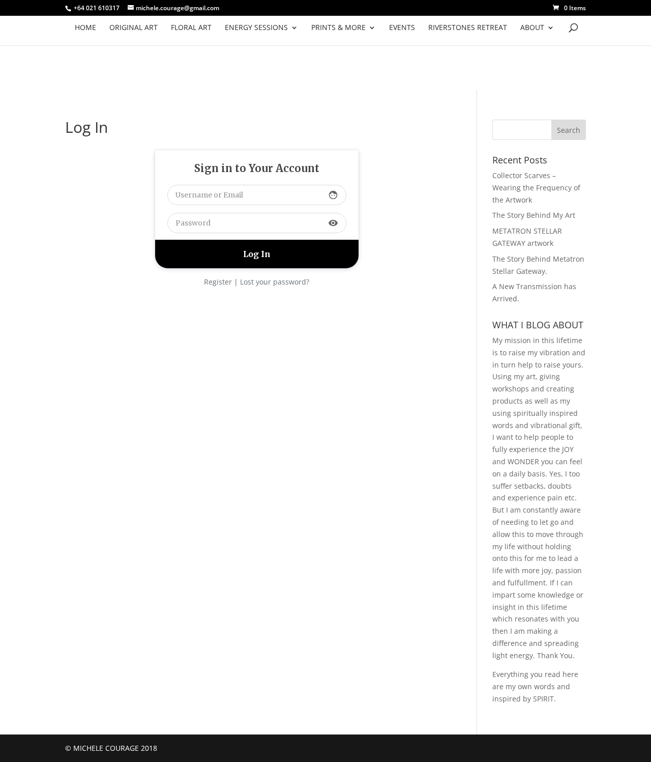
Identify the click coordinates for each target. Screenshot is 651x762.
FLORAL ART (191, 28)
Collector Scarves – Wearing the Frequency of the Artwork (536, 188)
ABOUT (532, 28)
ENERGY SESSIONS (256, 28)
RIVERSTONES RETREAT (467, 28)
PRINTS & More (338, 28)
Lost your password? (274, 282)
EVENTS (402, 28)
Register (218, 282)
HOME (85, 28)
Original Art (133, 28)
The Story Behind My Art (533, 215)
